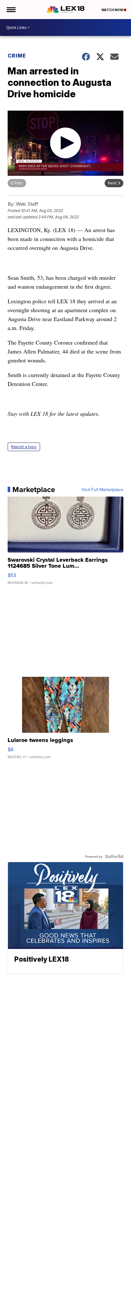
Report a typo (24, 446)
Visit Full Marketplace (102, 489)
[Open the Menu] (11, 9)
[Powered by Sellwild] (114, 856)
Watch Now (112, 10)
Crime (17, 55)
